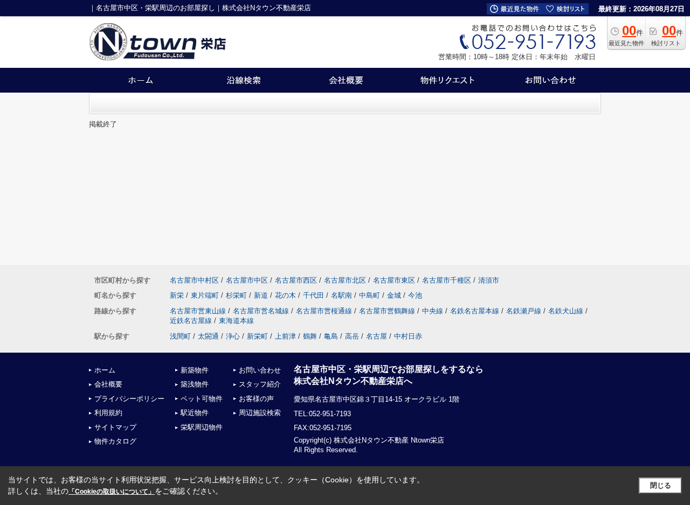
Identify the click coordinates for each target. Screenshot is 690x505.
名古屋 (376, 336)
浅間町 (180, 336)
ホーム (104, 370)
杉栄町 (236, 295)
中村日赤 (408, 336)
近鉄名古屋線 (191, 321)
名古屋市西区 (296, 280)
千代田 (313, 295)
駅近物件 (195, 413)
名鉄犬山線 (565, 311)
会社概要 (108, 384)
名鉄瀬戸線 (523, 311)
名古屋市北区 (345, 280)
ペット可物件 (202, 399)
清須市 (488, 280)
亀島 (331, 336)
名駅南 (341, 295)
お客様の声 (256, 399)
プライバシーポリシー (129, 399)
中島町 (369, 295)
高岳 (352, 336)
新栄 (177, 295)
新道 (261, 295)
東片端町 (205, 295)
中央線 (432, 311)
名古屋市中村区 (194, 280)
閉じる (660, 485)
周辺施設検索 (260, 413)
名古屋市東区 (394, 280)
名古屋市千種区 (446, 280)
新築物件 (195, 370)
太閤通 (208, 336)
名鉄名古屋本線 (474, 311)
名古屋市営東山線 (198, 311)
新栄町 (257, 336)
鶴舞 (310, 336)
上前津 (285, 336)
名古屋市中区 (247, 280)
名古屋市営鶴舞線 (387, 311)
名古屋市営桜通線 (324, 311)
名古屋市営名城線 (261, 311)
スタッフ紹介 (260, 384)
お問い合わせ (260, 370)
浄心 (233, 336)
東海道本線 (236, 321)
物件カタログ (115, 441)
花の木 (285, 295)
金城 (394, 295)
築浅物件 (195, 384)
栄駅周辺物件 (202, 427)
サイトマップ (115, 427)
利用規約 (108, 413)
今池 (415, 295)
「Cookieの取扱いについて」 (111, 491)
